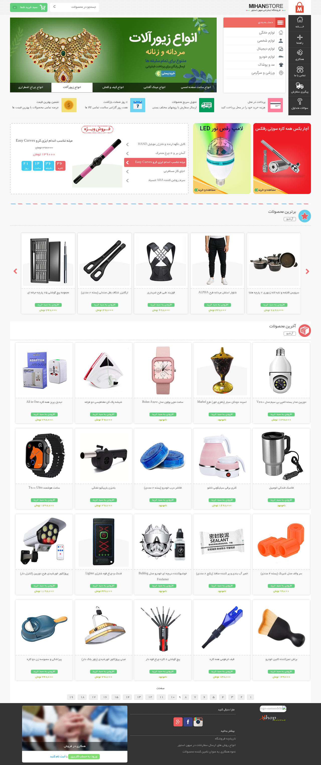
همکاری (299, 59)
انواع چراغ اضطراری (30, 87)
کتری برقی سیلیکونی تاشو (221, 488)
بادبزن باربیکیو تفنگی (103, 488)
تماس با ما (299, 75)
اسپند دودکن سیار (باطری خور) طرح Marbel (222, 402)
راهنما (299, 43)
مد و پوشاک (266, 65)
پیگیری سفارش (299, 91)
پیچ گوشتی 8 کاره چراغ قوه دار (163, 659)
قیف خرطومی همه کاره (222, 659)
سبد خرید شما (28, 7)
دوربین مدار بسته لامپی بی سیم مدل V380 (281, 402)
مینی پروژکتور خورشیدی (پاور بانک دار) (104, 659)
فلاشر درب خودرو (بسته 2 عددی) (163, 488)
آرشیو (289, 219)
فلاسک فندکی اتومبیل (281, 488)
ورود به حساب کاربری (84, 756)
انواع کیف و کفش (113, 87)
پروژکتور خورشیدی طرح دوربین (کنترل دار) (44, 573)
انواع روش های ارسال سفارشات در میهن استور (207, 745)
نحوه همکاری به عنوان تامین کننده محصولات (209, 751)
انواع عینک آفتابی (155, 87)
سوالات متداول (299, 108)
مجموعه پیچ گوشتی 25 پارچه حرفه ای (48, 292)
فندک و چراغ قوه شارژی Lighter (104, 573)
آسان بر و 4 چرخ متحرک (170, 153)
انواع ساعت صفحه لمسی (196, 87)
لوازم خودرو (267, 57)
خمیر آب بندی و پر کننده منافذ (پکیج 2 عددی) (222, 573)
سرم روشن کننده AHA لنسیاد (166, 180)
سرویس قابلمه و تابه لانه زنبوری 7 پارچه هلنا (274, 292)
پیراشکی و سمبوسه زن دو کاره (44, 659)
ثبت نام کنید (57, 756)
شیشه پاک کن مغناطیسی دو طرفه (103, 402)
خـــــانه (300, 26)
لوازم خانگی (267, 33)
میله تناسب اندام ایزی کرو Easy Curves (160, 162)
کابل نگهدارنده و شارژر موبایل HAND (161, 144)
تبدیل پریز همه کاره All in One (44, 402)
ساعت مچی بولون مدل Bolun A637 (162, 402)
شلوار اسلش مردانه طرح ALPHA (217, 292)
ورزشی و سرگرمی (263, 73)
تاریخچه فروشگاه (225, 738)
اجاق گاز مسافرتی (174, 171)
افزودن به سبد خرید (274, 305)
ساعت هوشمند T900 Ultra (44, 488)
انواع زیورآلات (72, 87)
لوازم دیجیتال (266, 49)
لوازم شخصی (266, 41)
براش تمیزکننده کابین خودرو (281, 659)
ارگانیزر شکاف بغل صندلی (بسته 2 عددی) (104, 292)
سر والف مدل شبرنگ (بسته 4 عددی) (281, 573)
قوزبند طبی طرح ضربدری (161, 292)
